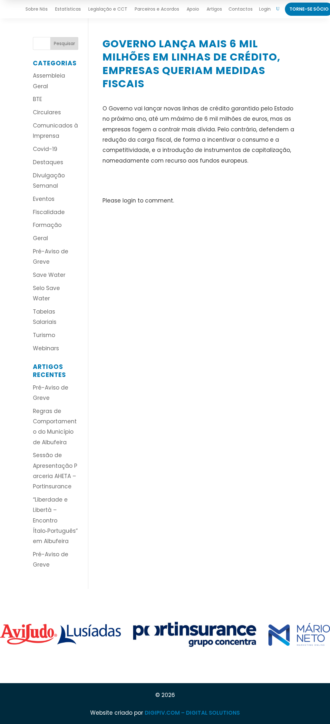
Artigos (214, 9)
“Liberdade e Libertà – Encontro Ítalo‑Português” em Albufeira (55, 520)
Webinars (46, 348)
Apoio (193, 9)
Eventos (43, 199)
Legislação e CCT (107, 9)
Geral (40, 238)
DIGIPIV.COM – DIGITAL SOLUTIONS (192, 713)
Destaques (48, 162)
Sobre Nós (36, 9)
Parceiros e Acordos (157, 9)
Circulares (47, 112)
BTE (37, 99)
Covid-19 (45, 149)
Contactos (240, 9)
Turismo (44, 335)
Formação (47, 225)
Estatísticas (68, 9)
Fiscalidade (49, 212)
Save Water (49, 275)
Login (265, 9)
